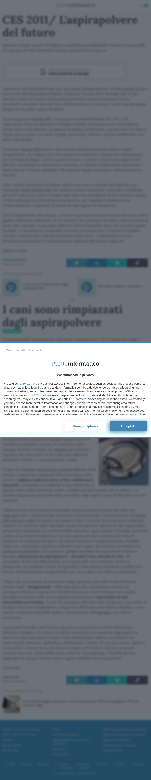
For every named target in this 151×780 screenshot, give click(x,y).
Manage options (85, 426)
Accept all (128, 426)
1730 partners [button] (28, 383)
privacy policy (127, 414)
